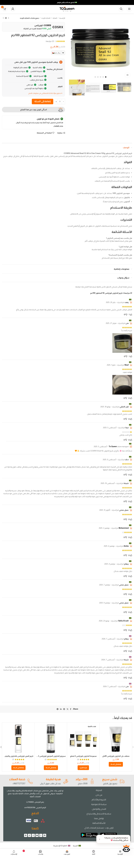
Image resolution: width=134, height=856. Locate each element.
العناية (54, 18)
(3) (78, 759)
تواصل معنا (99, 818)
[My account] (13, 8)
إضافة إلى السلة (42, 101)
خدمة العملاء (17, 779)
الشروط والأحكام (99, 799)
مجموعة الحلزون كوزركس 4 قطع (83, 756)
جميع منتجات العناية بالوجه (29, 18)
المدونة (99, 790)
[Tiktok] (29, 835)
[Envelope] (37, 835)
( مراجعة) (50, 41)
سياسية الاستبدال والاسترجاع (99, 814)
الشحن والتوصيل (99, 809)
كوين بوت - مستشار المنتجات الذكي (99, 828)
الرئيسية (62, 18)
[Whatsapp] (40, 835)
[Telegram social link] (57, 709)
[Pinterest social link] (64, 709)
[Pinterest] (25, 835)
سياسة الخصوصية (99, 804)
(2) (46, 759)
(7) (13, 759)
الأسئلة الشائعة (98, 823)
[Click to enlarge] (127, 75)
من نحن (99, 795)
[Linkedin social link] (60, 709)
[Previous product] (8, 18)
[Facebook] (44, 835)
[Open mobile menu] (129, 8)
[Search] (121, 8)
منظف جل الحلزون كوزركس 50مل (115, 756)
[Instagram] (33, 835)
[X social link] (67, 709)
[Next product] (3, 18)
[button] (116, 764)
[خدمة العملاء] (30, 781)
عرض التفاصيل (58, 126)
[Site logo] (67, 9)
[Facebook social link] (70, 709)
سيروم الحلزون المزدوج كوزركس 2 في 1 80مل (47, 756)
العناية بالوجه (45, 18)
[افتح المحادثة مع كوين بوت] (126, 848)
